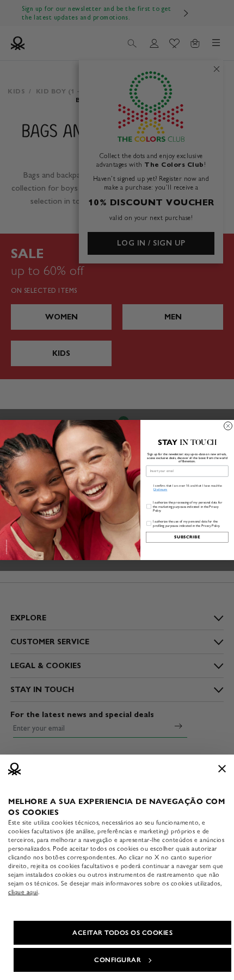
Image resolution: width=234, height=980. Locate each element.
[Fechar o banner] (222, 768)
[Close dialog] (228, 426)
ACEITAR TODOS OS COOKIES (122, 933)
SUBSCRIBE (187, 537)
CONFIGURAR (117, 960)
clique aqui (23, 892)
